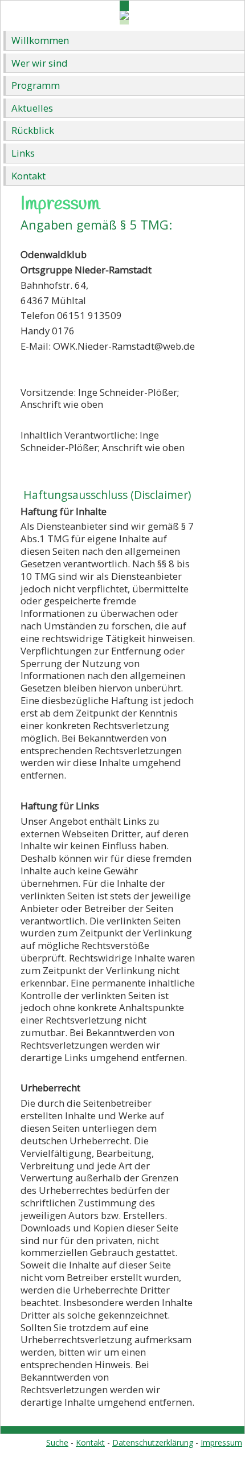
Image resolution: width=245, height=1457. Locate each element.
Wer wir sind (39, 62)
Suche (57, 1442)
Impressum (221, 1442)
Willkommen (40, 40)
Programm (35, 85)
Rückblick (32, 130)
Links (23, 152)
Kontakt (28, 175)
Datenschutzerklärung (152, 1442)
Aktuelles (32, 107)
